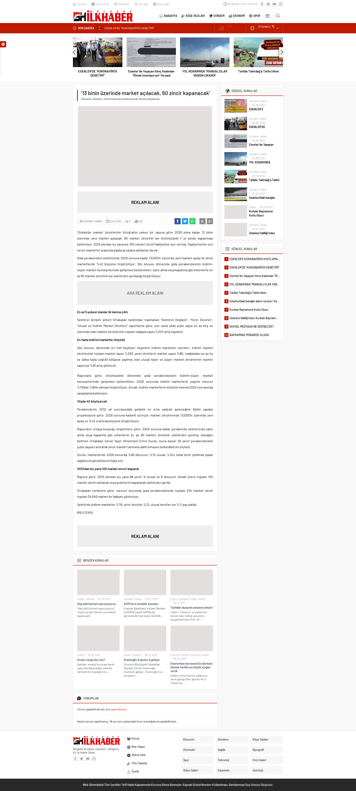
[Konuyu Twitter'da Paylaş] (185, 221)
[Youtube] (274, 4)
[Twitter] (268, 4)
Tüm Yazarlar (139, 763)
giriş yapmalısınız (115, 709)
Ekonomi (195, 655)
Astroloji (143, 4)
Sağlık (221, 749)
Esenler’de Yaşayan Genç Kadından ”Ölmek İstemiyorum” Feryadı (144, 29)
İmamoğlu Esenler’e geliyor (142, 660)
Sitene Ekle (102, 4)
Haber (98, 221)
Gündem (97, 98)
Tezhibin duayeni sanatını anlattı (191, 607)
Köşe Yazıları (260, 739)
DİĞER (267, 16)
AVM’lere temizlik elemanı (141, 604)
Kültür (202, 599)
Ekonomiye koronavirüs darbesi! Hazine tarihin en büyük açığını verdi (191, 667)
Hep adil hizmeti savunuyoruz (96, 604)
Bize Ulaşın (163, 4)
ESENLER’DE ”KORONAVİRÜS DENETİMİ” (97, 73)
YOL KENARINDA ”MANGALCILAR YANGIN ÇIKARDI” (204, 73)
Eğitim (174, 599)
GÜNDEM (219, 15)
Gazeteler (124, 4)
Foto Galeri (259, 760)
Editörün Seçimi (179, 655)
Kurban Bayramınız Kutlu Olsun (261, 213)
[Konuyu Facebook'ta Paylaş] (177, 221)
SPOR (256, 15)
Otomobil (189, 749)
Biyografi (258, 749)
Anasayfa (86, 98)
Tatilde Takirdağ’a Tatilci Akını (258, 71)
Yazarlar (82, 4)
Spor (186, 760)
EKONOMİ (239, 15)
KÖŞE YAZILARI (195, 15)
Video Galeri (190, 770)
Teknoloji (223, 760)
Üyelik (135, 771)
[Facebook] (262, 4)
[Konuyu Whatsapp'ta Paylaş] (192, 221)
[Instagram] (280, 4)
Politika (89, 599)
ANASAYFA (170, 15)
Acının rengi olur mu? (91, 660)
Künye (135, 738)
